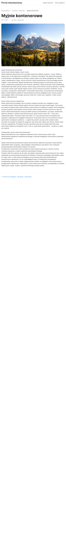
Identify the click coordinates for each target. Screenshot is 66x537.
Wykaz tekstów (48, 3)
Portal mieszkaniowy (11, 2)
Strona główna (60, 3)
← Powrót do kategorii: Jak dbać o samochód (16, 177)
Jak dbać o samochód (18, 10)
